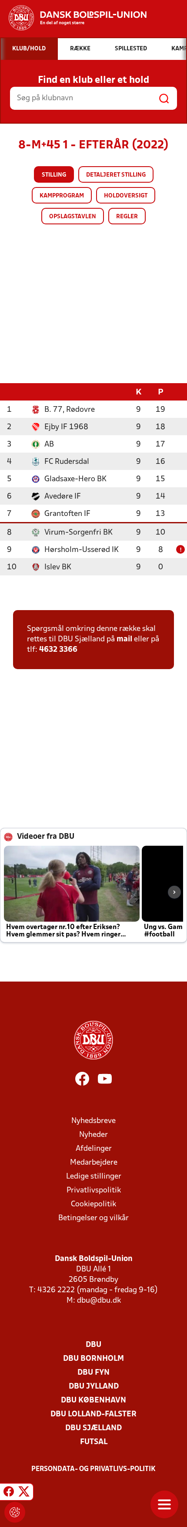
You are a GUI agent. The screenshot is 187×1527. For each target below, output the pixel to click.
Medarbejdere (93, 1162)
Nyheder (93, 1135)
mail (124, 639)
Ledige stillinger (93, 1176)
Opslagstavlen (72, 217)
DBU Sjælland (93, 1428)
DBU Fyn (93, 1372)
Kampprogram (62, 196)
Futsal (93, 1442)
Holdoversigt (125, 196)
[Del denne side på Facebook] (8, 1493)
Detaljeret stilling (116, 175)
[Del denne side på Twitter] (24, 1493)
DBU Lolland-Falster (93, 1414)
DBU (93, 1345)
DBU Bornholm (93, 1359)
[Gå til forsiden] (73, 17)
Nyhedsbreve (93, 1121)
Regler (127, 217)
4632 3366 (58, 649)
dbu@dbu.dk (99, 1300)
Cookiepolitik (93, 1204)
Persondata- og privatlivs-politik (93, 1469)
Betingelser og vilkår (93, 1218)
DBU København (93, 1400)
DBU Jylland (94, 1386)
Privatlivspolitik (94, 1190)
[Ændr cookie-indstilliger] (14, 1512)
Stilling (54, 175)
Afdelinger (94, 1149)
